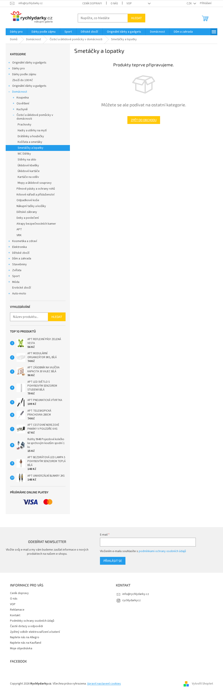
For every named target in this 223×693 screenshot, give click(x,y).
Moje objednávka (21, 648)
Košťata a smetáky (30, 142)
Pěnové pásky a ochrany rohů (36, 189)
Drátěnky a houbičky (31, 136)
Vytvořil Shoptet (202, 683)
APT (19, 229)
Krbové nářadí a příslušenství (35, 194)
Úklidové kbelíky (28, 165)
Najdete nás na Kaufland (25, 643)
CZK (189, 3)
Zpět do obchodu (144, 120)
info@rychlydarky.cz (135, 594)
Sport (16, 276)
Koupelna (23, 97)
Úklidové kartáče (29, 171)
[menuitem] (16, 31)
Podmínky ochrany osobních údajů (32, 621)
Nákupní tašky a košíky (31, 206)
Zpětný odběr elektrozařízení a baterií (35, 632)
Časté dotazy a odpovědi (26, 626)
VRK (19, 235)
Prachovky (24, 124)
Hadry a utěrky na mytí (32, 130)
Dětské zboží (20, 253)
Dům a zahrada (21, 258)
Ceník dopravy (92, 3)
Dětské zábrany (27, 212)
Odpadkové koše (28, 200)
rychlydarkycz (131, 600)
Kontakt (15, 615)
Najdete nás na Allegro (24, 637)
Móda (15, 282)
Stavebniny (19, 264)
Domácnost (19, 92)
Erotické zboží (21, 288)
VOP (129, 3)
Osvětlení (23, 103)
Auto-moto (19, 293)
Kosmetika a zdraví (24, 241)
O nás (114, 3)
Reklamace (17, 610)
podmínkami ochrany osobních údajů (162, 551)
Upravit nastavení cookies (104, 683)
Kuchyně (22, 109)
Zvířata (16, 270)
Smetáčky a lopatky (30, 148)
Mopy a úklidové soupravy (35, 183)
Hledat (136, 18)
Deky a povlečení (28, 218)
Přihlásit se (112, 561)
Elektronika (19, 247)
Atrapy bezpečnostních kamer (36, 224)
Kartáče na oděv (28, 177)
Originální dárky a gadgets (29, 62)
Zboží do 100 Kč (22, 80)
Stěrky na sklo (27, 159)
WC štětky (24, 154)
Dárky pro (18, 68)
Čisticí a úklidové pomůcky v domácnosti (35, 117)
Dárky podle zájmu (24, 74)
